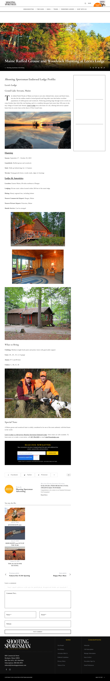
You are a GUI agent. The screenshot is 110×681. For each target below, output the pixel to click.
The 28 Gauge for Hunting (15, 565)
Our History (61, 649)
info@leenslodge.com (52, 437)
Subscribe (86, 645)
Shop (89, 3)
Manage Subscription (90, 653)
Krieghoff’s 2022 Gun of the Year (15, 544)
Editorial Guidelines (63, 657)
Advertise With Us (63, 653)
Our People (61, 645)
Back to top (99, 677)
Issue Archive (87, 657)
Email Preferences (89, 665)
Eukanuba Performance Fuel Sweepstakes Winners (54, 487)
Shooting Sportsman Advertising (24, 490)
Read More (44, 495)
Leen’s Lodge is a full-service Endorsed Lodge (26, 435)
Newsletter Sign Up (89, 661)
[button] (38, 229)
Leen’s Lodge (31, 105)
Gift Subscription (88, 649)
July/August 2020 (14, 525)
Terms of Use (61, 665)
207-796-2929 (35, 437)
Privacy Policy (61, 661)
